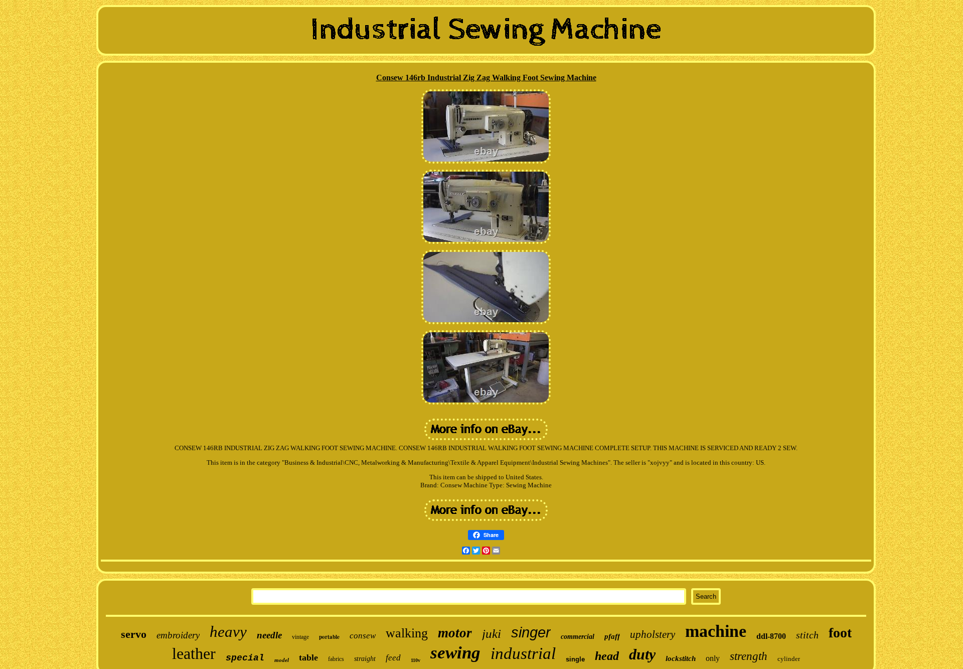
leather (194, 653)
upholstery (652, 634)
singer (531, 632)
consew (363, 635)
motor (455, 632)
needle (269, 635)
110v (415, 660)
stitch (807, 634)
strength (748, 656)
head (607, 655)
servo (133, 634)
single (575, 659)
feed (393, 657)
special (245, 658)
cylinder (788, 658)
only (713, 658)
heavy (228, 631)
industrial (523, 653)
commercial (577, 636)
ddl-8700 (771, 636)
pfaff (612, 636)
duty (642, 654)
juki (491, 633)
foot (840, 632)
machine (715, 631)
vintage (300, 636)
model (281, 660)
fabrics (336, 658)
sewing (455, 652)
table (308, 657)
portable (329, 637)
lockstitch (681, 658)
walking (407, 633)
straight (365, 658)
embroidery (178, 635)
